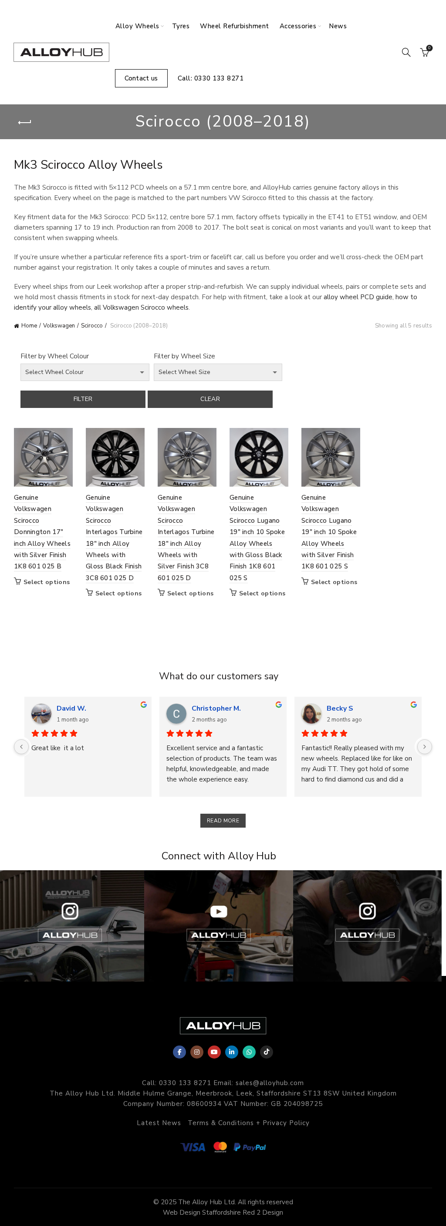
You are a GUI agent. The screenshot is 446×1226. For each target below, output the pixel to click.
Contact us (141, 78)
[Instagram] (196, 1052)
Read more (223, 820)
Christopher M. (216, 708)
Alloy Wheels (137, 26)
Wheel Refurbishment (234, 26)
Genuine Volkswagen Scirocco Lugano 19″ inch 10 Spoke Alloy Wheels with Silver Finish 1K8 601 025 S (329, 532)
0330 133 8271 (185, 1083)
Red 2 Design (263, 1212)
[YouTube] (214, 1052)
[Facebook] (179, 1052)
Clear (210, 399)
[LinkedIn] (231, 1052)
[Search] (406, 52)
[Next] (424, 746)
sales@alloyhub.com (270, 1083)
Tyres (181, 26)
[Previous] (21, 746)
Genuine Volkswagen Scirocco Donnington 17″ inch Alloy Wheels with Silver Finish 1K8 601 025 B (42, 532)
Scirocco (92, 326)
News (338, 26)
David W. (71, 708)
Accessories (298, 26)
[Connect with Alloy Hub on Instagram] (367, 926)
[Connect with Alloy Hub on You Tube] (218, 926)
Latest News (159, 1123)
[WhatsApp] (249, 1052)
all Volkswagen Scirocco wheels (141, 307)
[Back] (25, 122)
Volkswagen (59, 326)
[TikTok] (266, 1052)
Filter (83, 399)
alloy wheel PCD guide (358, 297)
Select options (47, 582)
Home (29, 326)
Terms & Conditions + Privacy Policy (249, 1123)
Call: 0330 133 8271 (211, 78)
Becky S (340, 708)
